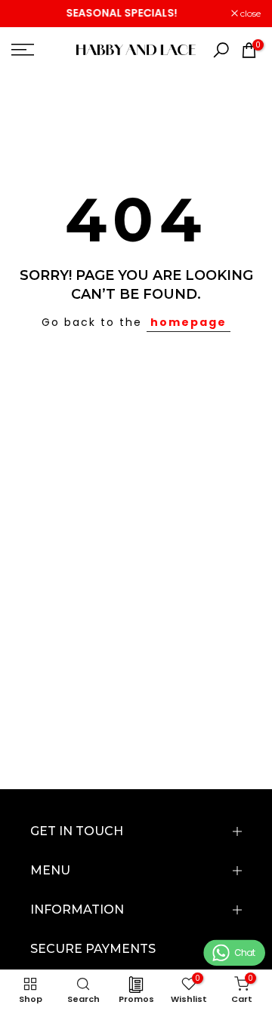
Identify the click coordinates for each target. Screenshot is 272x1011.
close (249, 13)
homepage (188, 322)
